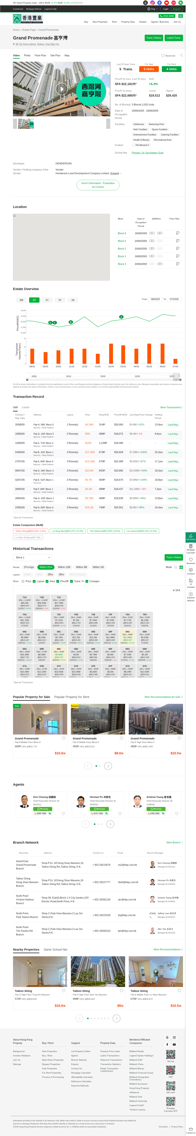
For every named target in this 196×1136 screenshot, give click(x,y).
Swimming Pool (156, 124)
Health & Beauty (141, 140)
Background (19, 1051)
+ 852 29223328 (101, 915)
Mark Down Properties (53, 1060)
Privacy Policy (177, 1127)
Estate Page (29, 30)
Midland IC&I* (136, 1060)
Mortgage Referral (33, 9)
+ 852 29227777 (101, 882)
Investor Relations (21, 1055)
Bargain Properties (51, 1064)
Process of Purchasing (53, 1077)
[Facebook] (167, 1044)
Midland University (138, 1101)
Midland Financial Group (141, 1073)
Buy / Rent (47, 1055)
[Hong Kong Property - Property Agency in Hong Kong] (28, 18)
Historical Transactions (111, 1060)
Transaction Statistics (110, 1064)
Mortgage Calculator (81, 1073)
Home (16, 30)
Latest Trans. (174, 38)
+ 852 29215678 (101, 865)
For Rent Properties (51, 1073)
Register (177, 9)
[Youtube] (174, 1044)
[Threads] (167, 1037)
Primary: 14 (138, 152)
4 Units (171, 69)
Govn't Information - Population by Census (98, 185)
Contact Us (76, 1068)
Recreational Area (162, 140)
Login (165, 9)
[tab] (16, 55)
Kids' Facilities (140, 129)
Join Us (16, 1060)
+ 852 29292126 (101, 899)
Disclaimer (163, 1127)
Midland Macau (136, 1068)
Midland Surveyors (138, 1084)
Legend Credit (50, 9)
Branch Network (79, 1060)
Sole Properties (49, 1068)
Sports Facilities (159, 129)
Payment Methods (80, 1085)
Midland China (136, 1064)
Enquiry (75, 1064)
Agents (74, 1055)
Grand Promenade (49, 30)
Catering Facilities (169, 134)
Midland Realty (136, 1051)
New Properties (49, 1051)
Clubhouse (139, 124)
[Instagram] (174, 1037)
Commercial (18, 9)
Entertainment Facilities (145, 134)
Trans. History (153, 38)
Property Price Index (110, 1051)
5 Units (149, 69)
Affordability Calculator (82, 1077)
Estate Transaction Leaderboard (109, 1069)
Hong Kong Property (139, 1088)
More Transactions (170, 407)
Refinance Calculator (81, 1081)
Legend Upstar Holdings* (141, 1055)
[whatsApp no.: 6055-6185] (180, 16)
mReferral (134, 1092)
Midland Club (135, 1096)
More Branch (174, 842)
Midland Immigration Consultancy (139, 1078)
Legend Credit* (136, 1105)
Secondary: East (154, 152)
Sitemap (17, 1064)
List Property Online (80, 1051)
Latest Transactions (109, 1055)
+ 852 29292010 (101, 931)
